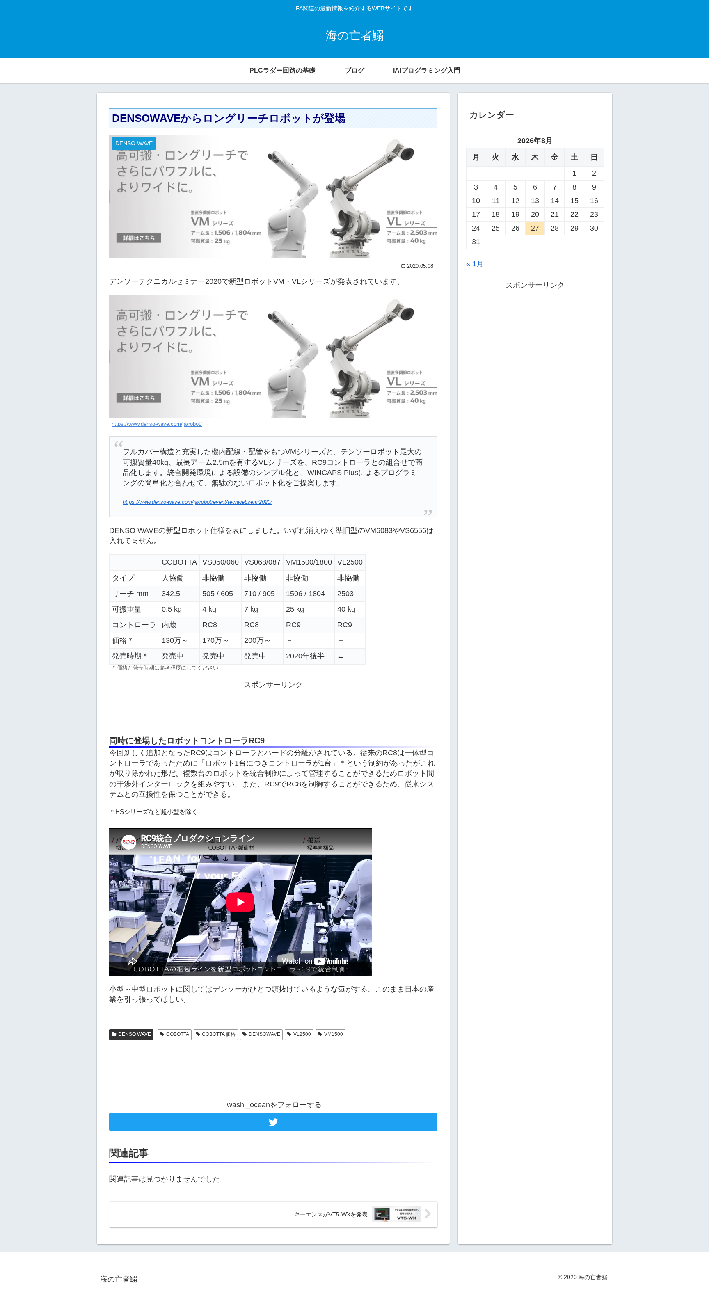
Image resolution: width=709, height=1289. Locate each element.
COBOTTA (177, 1034)
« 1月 (475, 264)
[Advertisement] (273, 708)
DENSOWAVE (264, 1034)
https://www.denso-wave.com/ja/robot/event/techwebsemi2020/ (197, 502)
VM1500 (333, 1034)
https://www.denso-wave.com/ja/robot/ (157, 424)
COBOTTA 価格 (219, 1034)
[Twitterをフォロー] (273, 1122)
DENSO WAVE (134, 1034)
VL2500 (302, 1034)
